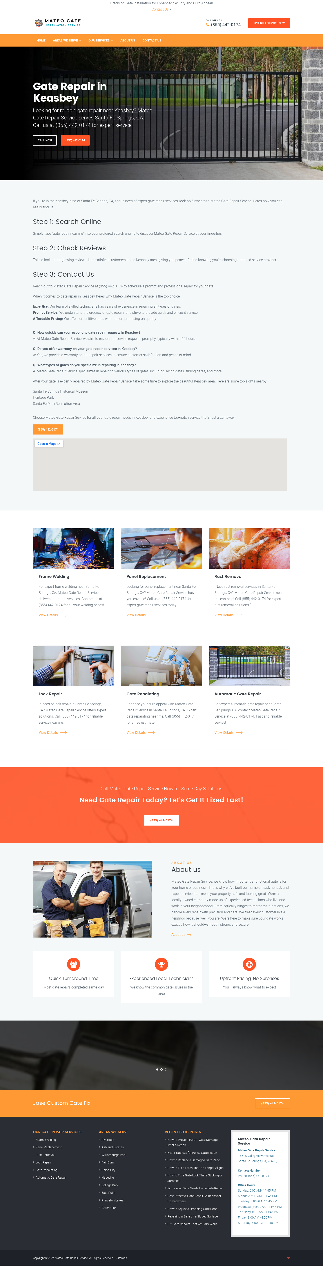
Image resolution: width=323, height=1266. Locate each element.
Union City (108, 1170)
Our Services (99, 40)
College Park (110, 1185)
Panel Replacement (49, 1147)
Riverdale (108, 1140)
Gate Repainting (47, 1170)
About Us (127, 40)
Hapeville (108, 1177)
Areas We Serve (65, 40)
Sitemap (121, 1258)
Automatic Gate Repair (51, 1177)
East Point (109, 1192)
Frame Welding (46, 1140)
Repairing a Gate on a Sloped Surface (192, 1216)
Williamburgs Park (114, 1155)
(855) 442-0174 (226, 24)
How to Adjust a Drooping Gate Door (192, 1209)
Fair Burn (108, 1162)
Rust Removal (45, 1155)
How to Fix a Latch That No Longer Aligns (195, 1168)
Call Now (45, 140)
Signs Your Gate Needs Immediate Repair (195, 1188)
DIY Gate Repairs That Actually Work (192, 1224)
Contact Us (160, 9)
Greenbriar (109, 1208)
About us (178, 934)
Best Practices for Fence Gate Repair (192, 1153)
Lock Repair (43, 1162)
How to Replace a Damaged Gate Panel (194, 1160)
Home (41, 40)
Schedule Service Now (269, 23)
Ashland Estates (113, 1147)
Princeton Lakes (112, 1200)
